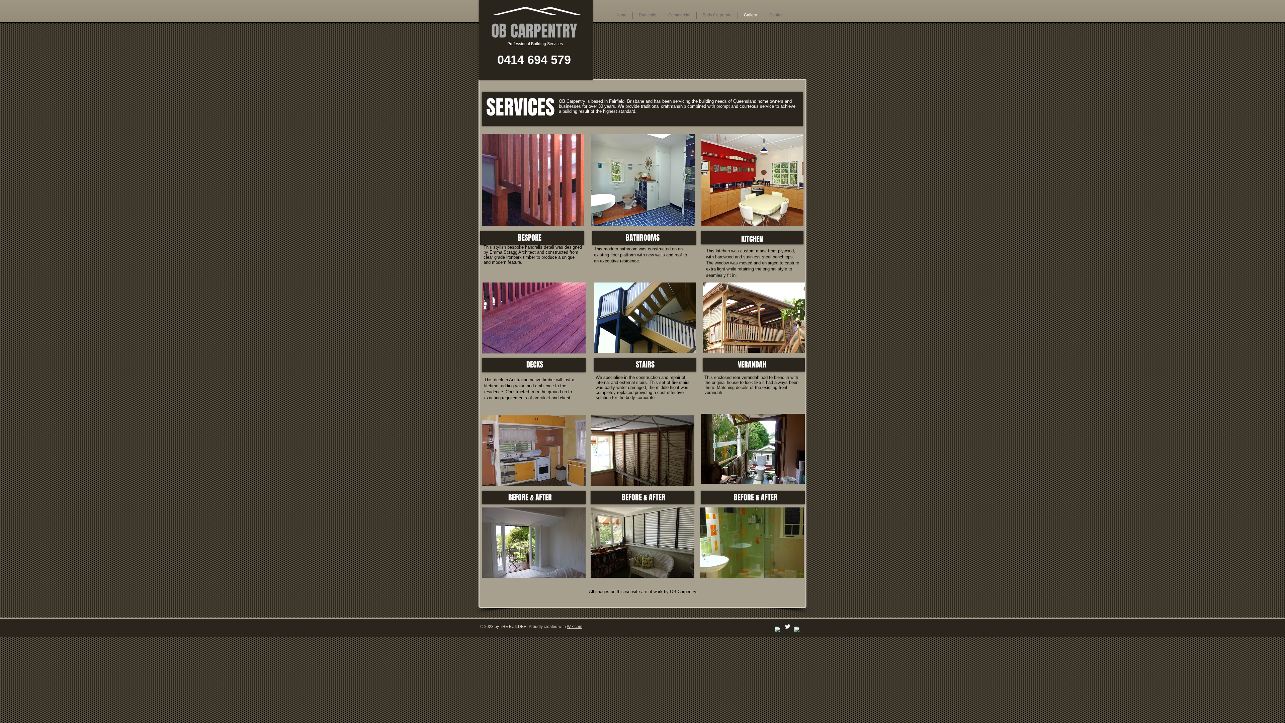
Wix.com (574, 626)
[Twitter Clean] (787, 626)
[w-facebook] (778, 630)
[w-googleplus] (797, 630)
